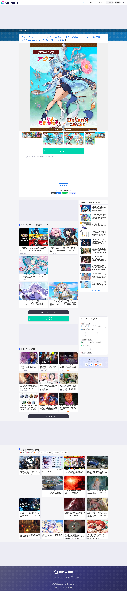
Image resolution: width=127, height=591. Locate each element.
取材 (83, 342)
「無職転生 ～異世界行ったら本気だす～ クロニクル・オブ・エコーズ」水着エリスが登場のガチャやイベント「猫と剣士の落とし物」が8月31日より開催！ (97, 536)
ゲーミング (90, 329)
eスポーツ (90, 339)
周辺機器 (84, 329)
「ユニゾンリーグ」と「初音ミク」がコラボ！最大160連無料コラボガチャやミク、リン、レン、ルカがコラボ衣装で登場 (33, 276)
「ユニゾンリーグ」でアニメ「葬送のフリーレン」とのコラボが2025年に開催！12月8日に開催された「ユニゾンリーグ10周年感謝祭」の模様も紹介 (63, 303)
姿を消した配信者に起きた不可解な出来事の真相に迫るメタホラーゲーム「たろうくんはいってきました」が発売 (68, 407)
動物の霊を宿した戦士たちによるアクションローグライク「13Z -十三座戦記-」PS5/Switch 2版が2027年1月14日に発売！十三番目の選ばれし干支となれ (48, 408)
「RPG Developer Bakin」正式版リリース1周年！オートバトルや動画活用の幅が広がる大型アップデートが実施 (68, 367)
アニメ (83, 335)
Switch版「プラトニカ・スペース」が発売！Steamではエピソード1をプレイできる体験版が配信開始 (96, 492)
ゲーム (92, 3)
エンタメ (89, 333)
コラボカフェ (101, 333)
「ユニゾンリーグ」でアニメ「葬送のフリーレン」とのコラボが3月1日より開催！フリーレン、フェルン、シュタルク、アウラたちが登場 (33, 302)
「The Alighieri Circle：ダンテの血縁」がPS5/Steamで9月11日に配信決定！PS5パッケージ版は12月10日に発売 (75, 514)
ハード (103, 326)
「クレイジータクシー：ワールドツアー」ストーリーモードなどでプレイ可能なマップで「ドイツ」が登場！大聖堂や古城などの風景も (52, 492)
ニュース (82, 3)
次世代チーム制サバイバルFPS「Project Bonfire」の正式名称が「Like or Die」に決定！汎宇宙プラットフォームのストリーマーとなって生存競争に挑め (30, 472)
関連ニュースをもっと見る (48, 312)
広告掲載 (73, 577)
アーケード (91, 326)
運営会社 (78, 577)
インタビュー (98, 342)
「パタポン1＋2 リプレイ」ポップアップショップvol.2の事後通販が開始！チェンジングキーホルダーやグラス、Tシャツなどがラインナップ (28, 407)
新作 (83, 323)
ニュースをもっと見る (48, 416)
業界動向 (84, 339)
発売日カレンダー (85, 349)
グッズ (95, 333)
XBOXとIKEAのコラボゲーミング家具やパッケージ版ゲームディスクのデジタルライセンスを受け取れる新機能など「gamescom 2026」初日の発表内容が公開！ (68, 388)
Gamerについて (50, 577)
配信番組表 (117, 2)
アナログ (98, 326)
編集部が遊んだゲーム (96, 349)
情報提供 (68, 577)
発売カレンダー (110, 2)
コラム (83, 345)
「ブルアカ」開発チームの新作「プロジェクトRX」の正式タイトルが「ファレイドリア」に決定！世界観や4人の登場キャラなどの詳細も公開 (97, 514)
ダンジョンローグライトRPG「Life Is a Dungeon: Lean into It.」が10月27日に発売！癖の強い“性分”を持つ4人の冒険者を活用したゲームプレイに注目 (74, 536)
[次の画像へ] (63, 87)
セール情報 (30, 452)
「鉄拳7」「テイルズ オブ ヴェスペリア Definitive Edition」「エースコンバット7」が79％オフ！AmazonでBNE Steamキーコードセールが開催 (75, 472)
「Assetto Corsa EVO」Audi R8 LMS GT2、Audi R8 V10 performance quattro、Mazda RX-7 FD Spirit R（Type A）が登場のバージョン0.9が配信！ (97, 472)
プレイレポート (90, 342)
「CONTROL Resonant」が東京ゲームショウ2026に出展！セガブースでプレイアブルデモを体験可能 (28, 387)
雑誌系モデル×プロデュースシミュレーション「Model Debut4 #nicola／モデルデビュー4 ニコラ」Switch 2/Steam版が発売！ (48, 387)
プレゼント (89, 352)
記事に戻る (63, 185)
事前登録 (88, 323)
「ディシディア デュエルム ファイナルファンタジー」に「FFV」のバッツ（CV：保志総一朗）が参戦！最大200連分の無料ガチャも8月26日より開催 (28, 367)
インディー (84, 326)
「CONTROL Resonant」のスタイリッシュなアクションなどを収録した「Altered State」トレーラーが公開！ (74, 492)
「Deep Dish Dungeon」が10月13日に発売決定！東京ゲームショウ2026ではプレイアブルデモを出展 (30, 535)
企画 (88, 345)
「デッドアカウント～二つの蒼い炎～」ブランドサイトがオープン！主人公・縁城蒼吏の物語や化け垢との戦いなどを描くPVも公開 (30, 514)
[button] (20, 138)
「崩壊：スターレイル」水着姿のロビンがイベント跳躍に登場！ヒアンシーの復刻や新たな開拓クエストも (52, 535)
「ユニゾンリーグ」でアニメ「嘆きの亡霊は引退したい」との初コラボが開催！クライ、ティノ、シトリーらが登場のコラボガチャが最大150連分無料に (63, 249)
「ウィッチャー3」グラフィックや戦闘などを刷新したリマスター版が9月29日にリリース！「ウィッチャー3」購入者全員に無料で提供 (48, 367)
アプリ (100, 3)
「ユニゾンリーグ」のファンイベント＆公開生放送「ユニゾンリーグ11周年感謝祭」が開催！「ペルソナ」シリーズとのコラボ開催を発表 (33, 248)
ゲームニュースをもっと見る (98, 290)
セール (83, 352)
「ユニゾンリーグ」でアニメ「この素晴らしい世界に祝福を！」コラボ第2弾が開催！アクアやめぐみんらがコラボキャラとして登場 (62, 38)
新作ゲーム (23, 452)
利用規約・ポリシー (60, 577)
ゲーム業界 (49, 452)
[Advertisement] (63, 17)
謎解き (83, 333)
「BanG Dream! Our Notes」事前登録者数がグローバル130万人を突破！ (52, 470)
